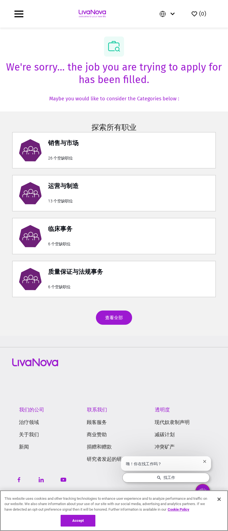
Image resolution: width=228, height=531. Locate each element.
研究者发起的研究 (107, 458)
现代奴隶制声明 (172, 422)
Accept (78, 520)
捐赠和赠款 (99, 446)
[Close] (219, 499)
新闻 (24, 446)
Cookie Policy (178, 509)
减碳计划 (165, 434)
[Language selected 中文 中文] (168, 14)
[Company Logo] (92, 13)
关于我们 (29, 434)
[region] (114, 510)
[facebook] (19, 479)
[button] (114, 318)
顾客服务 (97, 422)
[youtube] (63, 479)
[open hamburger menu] (19, 14)
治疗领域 (29, 422)
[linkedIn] (41, 479)
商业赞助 (97, 434)
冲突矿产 (165, 446)
